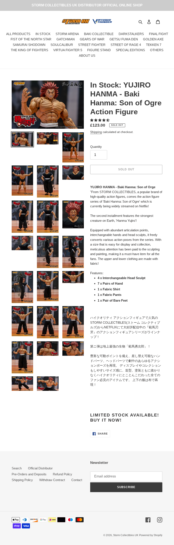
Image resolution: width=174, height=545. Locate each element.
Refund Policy (62, 474)
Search (17, 468)
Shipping (96, 132)
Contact (76, 480)
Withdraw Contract (52, 480)
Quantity (96, 146)
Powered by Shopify (150, 535)
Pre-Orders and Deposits (29, 474)
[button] (100, 120)
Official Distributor (40, 468)
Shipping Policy (22, 480)
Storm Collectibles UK (125, 535)
